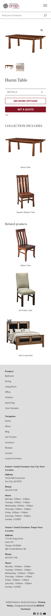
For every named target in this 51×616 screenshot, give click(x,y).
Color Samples (12, 408)
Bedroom (9, 375)
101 (6, 115)
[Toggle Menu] (45, 5)
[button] (41, 30)
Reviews (9, 447)
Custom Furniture (13, 458)
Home (8, 420)
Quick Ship (10, 402)
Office (8, 392)
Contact (8, 453)
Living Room (10, 386)
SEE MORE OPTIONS (26, 101)
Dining (8, 381)
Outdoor (9, 397)
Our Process (11, 437)
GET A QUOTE (25, 109)
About (8, 426)
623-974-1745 (11, 490)
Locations (9, 442)
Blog (7, 431)
